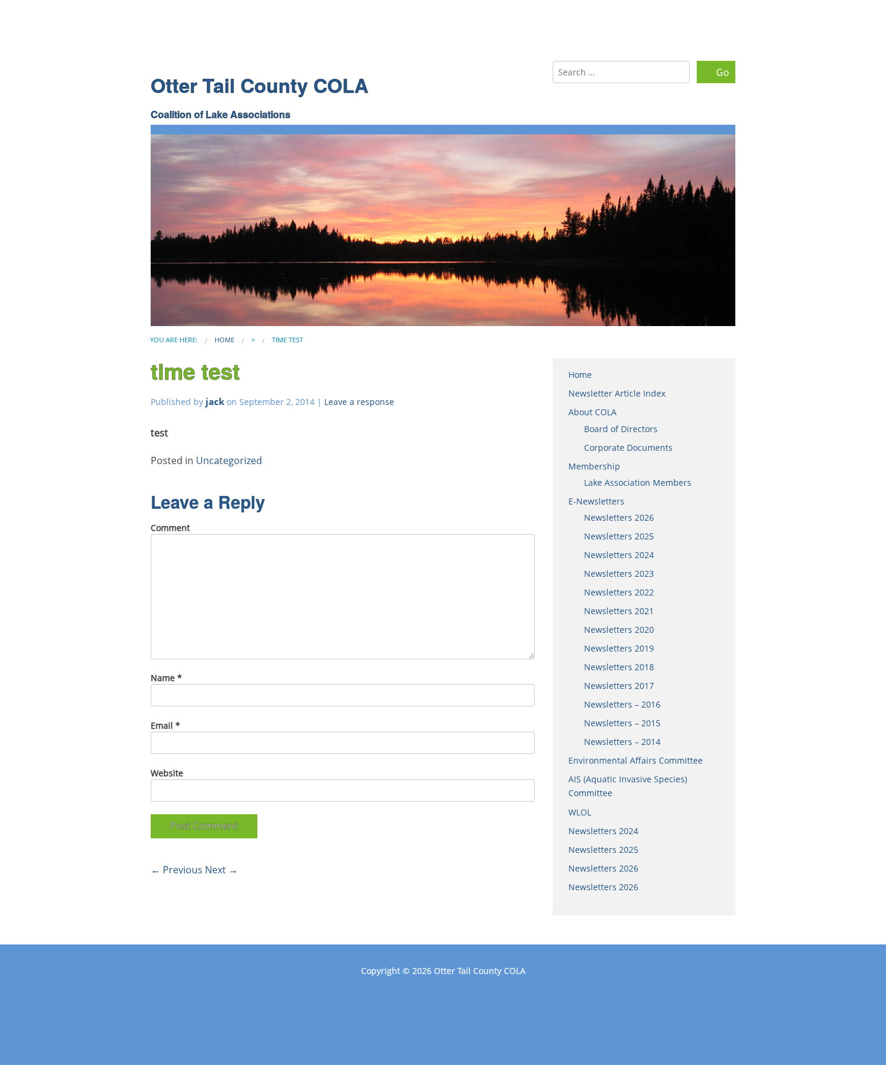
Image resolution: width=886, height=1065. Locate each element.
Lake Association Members (637, 482)
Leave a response (359, 401)
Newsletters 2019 (619, 648)
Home (224, 339)
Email (165, 725)
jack (215, 401)
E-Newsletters (596, 501)
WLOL (579, 812)
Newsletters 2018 (619, 667)
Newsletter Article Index (616, 393)
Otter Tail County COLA (259, 85)
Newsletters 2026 (619, 517)
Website (167, 773)
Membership (594, 466)
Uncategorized (229, 460)
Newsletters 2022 (619, 592)
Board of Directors (621, 429)
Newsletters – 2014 (622, 741)
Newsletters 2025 (619, 536)
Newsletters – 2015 (622, 723)
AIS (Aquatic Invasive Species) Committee (627, 786)
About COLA (592, 412)
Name (166, 677)
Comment (170, 527)
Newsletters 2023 (619, 573)
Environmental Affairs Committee (635, 760)
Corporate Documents (628, 447)
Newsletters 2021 (619, 611)
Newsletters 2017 (619, 685)
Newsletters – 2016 (622, 704)
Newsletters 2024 (619, 555)
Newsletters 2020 (619, 629)
